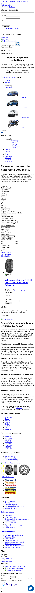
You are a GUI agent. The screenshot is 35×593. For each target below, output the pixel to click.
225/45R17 (8, 440)
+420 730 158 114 (10, 77)
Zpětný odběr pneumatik (12, 547)
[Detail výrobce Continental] (10, 483)
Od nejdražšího (5, 256)
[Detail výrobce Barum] (10, 480)
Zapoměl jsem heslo (12, 28)
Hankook (7, 424)
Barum (7, 419)
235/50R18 (8, 447)
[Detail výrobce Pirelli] (10, 494)
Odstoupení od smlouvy (12, 540)
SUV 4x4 (24, 107)
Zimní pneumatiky (10, 458)
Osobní (23, 97)
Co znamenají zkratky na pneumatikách (17, 519)
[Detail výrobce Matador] (10, 485)
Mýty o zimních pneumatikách (14, 526)
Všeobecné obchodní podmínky (14, 535)
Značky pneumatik (10, 522)
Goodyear (8, 429)
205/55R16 (8, 438)
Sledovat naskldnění (20, 291)
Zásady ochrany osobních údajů (14, 545)
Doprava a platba (10, 537)
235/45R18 (8, 445)
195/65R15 (8, 436)
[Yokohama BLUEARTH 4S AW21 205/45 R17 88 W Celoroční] (9, 272)
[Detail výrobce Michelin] (10, 488)
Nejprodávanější (6, 252)
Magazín (7, 82)
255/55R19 (8, 449)
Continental (8, 417)
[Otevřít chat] (31, 588)
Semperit (7, 422)
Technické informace (11, 517)
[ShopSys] (10, 586)
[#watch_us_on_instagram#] (14, 570)
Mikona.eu (19, 408)
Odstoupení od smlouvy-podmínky (15, 542)
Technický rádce (7, 512)
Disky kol (8, 524)
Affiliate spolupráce (11, 504)
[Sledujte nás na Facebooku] (14, 568)
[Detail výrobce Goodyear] (10, 490)
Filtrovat (4, 215)
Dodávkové (25, 117)
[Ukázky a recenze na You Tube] (15, 566)
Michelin (7, 426)
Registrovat (4, 37)
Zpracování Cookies (11, 508)
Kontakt (7, 81)
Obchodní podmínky (9, 531)
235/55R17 (8, 443)
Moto (23, 127)
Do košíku (8, 303)
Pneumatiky (8, 87)
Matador (7, 420)
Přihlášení (12, 7)
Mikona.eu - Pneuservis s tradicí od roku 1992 (15, 1)
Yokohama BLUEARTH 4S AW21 (18, 282)
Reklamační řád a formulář (13, 544)
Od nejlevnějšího (6, 254)
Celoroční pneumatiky (11, 459)
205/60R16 (8, 442)
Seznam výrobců (10, 527)
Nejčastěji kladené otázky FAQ (14, 506)
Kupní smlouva (9, 538)
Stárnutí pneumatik (10, 521)
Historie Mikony (10, 501)
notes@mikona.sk (6, 561)
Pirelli (6, 427)
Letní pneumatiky (10, 456)
